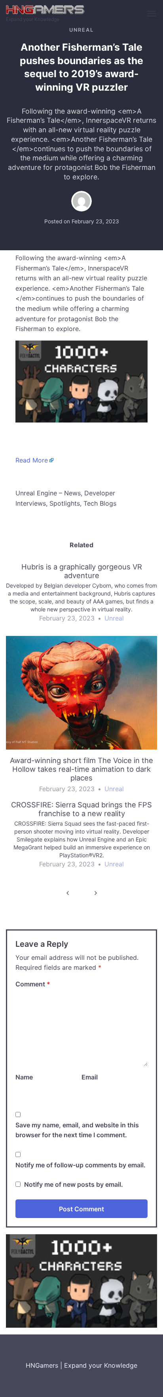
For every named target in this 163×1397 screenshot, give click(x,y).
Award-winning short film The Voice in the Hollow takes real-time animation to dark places (81, 769)
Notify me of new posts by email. (73, 1184)
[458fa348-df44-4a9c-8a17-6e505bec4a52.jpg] (81, 381)
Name (24, 1077)
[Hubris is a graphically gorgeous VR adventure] (81, 596)
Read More (31, 460)
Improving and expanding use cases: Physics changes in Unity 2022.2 (95, 893)
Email (90, 1077)
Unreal (81, 30)
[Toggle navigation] (152, 14)
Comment (32, 984)
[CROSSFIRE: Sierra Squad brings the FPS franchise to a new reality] (81, 838)
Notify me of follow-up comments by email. (80, 1165)
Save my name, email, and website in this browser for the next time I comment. (77, 1130)
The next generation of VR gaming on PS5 (67, 893)
